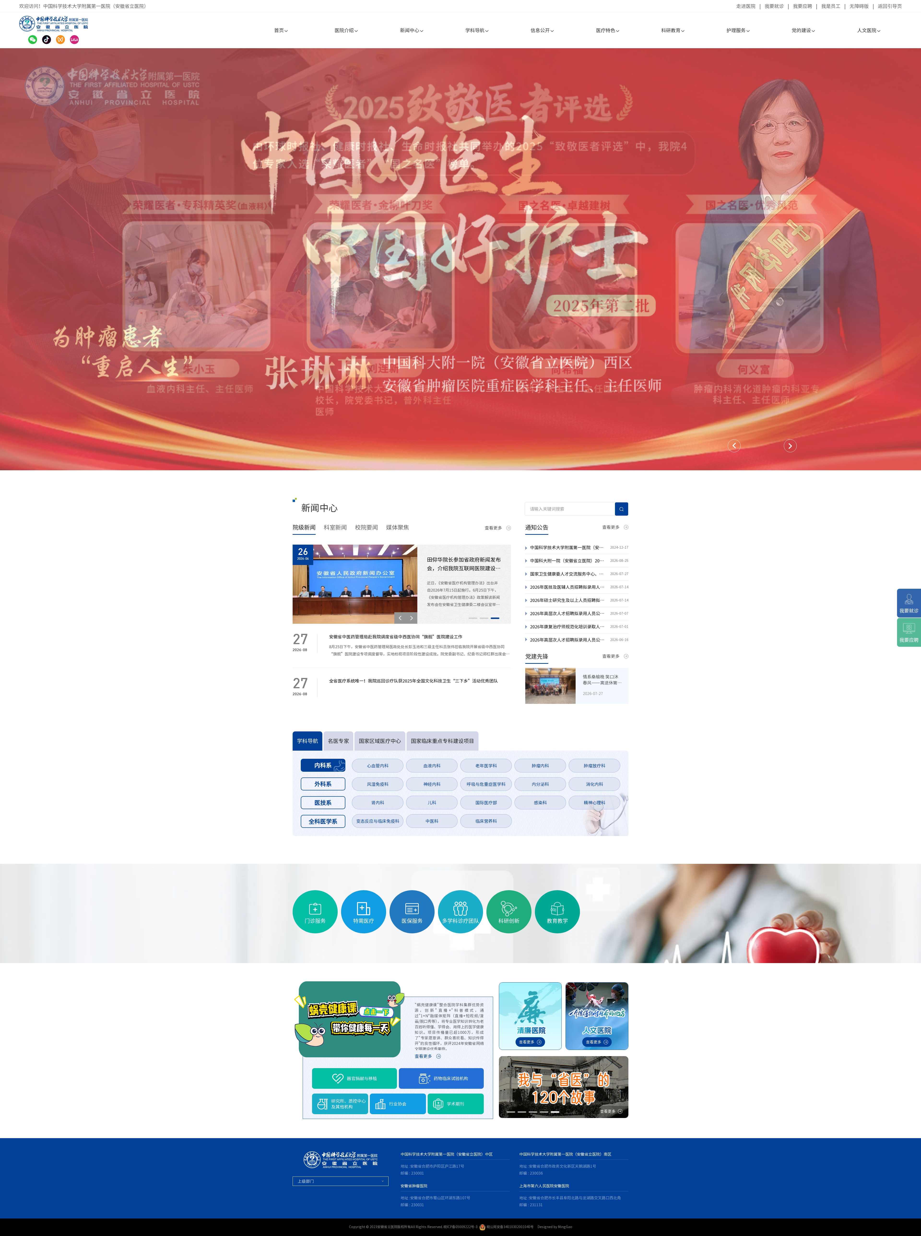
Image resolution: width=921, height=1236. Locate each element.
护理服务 (736, 30)
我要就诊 (774, 6)
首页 (279, 30)
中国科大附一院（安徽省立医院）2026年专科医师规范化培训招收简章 (567, 561)
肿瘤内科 (540, 766)
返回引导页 (890, 6)
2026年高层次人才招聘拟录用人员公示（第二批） (567, 640)
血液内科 (432, 766)
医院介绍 (344, 30)
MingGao (565, 1227)
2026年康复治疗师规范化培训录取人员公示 (567, 626)
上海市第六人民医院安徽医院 (544, 1186)
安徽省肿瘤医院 (414, 1186)
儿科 (432, 802)
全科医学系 (323, 821)
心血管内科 (378, 766)
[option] (460, 259)
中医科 (431, 821)
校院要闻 (366, 527)
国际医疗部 (486, 802)
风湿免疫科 (378, 784)
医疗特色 (605, 30)
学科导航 (474, 30)
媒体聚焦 (397, 527)
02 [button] (484, 618)
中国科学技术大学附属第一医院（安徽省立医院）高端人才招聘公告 (567, 547)
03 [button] (495, 618)
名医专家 (338, 741)
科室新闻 (335, 527)
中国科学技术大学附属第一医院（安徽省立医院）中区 (447, 1154)
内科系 (323, 765)
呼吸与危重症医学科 (486, 784)
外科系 (323, 784)
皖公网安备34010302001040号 (510, 1227)
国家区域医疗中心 (380, 741)
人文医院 (866, 30)
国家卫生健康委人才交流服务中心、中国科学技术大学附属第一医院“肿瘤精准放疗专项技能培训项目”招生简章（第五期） (567, 574)
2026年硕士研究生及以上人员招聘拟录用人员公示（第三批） (567, 600)
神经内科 (432, 784)
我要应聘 (802, 6)
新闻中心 (409, 30)
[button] (734, 445)
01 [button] (473, 618)
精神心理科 (594, 802)
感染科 (540, 802)
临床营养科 (486, 821)
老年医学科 (486, 766)
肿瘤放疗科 (594, 766)
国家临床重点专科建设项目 (442, 741)
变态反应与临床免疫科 (377, 821)
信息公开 (540, 30)
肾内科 (377, 802)
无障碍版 (859, 6)
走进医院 (746, 6)
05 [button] (555, 1112)
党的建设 (801, 30)
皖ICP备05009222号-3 (460, 1227)
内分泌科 (540, 784)
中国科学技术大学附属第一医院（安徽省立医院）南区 (565, 1154)
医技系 (323, 803)
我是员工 (830, 6)
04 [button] (544, 1112)
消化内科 (594, 784)
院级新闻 (304, 527)
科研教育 (670, 30)
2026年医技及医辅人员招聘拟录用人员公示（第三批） (567, 587)
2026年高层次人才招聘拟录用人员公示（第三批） (567, 613)
